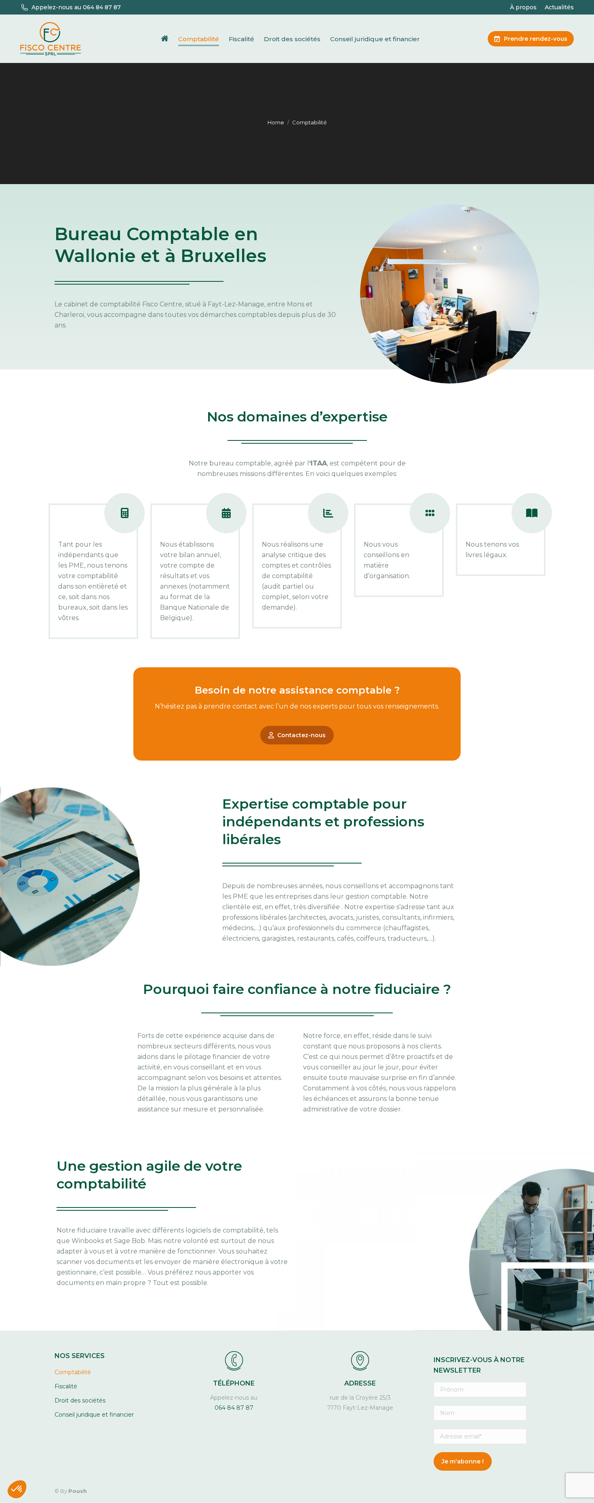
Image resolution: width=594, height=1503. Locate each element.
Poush (77, 1491)
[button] (17, 1489)
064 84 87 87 (234, 1407)
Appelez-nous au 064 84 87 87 (76, 7)
